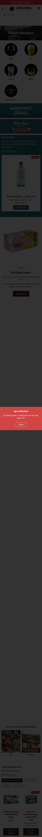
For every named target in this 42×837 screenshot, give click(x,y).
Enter (21, 424)
